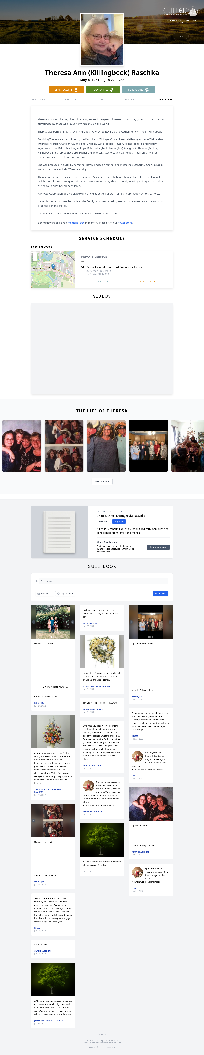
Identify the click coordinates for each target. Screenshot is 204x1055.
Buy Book (119, 521)
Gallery (130, 99)
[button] (53, 267)
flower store (125, 222)
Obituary (38, 99)
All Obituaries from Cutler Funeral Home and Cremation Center (180, 21)
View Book (103, 521)
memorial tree (76, 222)
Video (100, 99)
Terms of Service (109, 1043)
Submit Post (160, 593)
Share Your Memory (158, 547)
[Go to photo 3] (55, 637)
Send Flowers (147, 281)
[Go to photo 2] (53, 637)
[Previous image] (33, 622)
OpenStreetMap (105, 1047)
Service (70, 99)
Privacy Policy (94, 1043)
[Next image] (72, 622)
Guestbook (164, 99)
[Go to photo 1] (51, 637)
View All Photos (102, 481)
